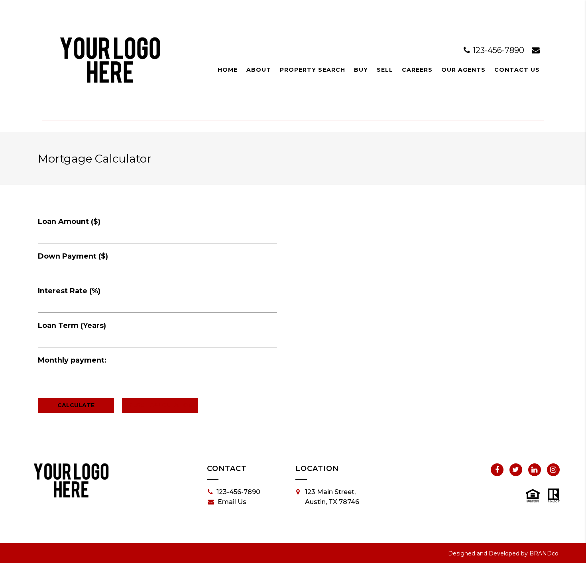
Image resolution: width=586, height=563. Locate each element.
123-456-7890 (498, 50)
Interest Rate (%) (69, 290)
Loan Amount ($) (69, 221)
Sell (385, 69)
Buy (361, 69)
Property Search (312, 69)
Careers (417, 69)
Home (228, 69)
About (258, 69)
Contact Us (517, 69)
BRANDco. (544, 553)
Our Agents (463, 69)
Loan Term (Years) (72, 325)
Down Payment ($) (73, 256)
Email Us (232, 502)
